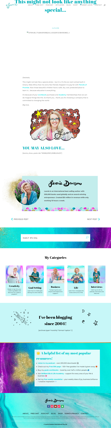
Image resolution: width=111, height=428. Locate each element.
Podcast (49, 5)
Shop (75, 5)
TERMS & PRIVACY (71, 414)
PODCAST (45, 414)
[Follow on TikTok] (59, 406)
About (30, 5)
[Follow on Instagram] (52, 406)
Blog (69, 5)
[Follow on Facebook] (48, 406)
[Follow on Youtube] (55, 406)
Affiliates (60, 5)
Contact (98, 5)
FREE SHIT (35, 414)
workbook (42, 95)
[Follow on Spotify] (62, 406)
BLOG (53, 414)
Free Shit (40, 5)
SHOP (60, 414)
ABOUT (25, 414)
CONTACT (84, 414)
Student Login (86, 5)
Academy (62, 95)
